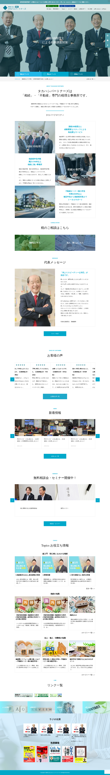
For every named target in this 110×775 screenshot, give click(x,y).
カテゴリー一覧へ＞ (88, 632)
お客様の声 (81, 9)
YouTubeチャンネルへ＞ (77, 741)
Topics (63, 9)
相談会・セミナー (55, 523)
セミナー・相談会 (70, 2)
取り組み (49, 9)
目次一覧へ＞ (90, 588)
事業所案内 (56, 9)
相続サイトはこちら (52, 6)
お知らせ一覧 (90, 79)
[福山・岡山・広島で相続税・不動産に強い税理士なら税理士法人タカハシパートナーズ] (14, 7)
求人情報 (90, 9)
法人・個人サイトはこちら (67, 6)
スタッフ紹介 (55, 333)
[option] (55, 40)
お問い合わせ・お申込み (100, 9)
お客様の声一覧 (55, 396)
